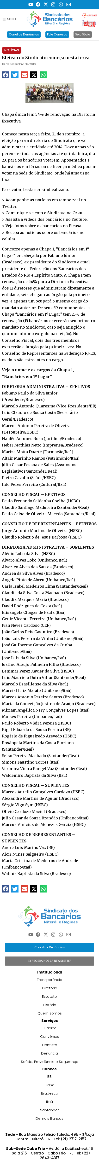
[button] (5, 74)
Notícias (11, 50)
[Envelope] (68, 4)
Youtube (79, 219)
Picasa (75, 225)
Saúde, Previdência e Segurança (49, 1061)
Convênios (49, 1036)
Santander (49, 1110)
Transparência (49, 979)
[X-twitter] (46, 4)
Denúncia (49, 1053)
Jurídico (49, 1028)
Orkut (78, 212)
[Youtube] (30, 4)
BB (49, 1076)
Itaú (49, 1101)
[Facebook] (38, 4)
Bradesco (49, 1093)
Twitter (9, 206)
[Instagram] (53, 4)
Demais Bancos (49, 1118)
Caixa (49, 1084)
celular (8, 239)
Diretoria (49, 988)
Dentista (49, 1044)
